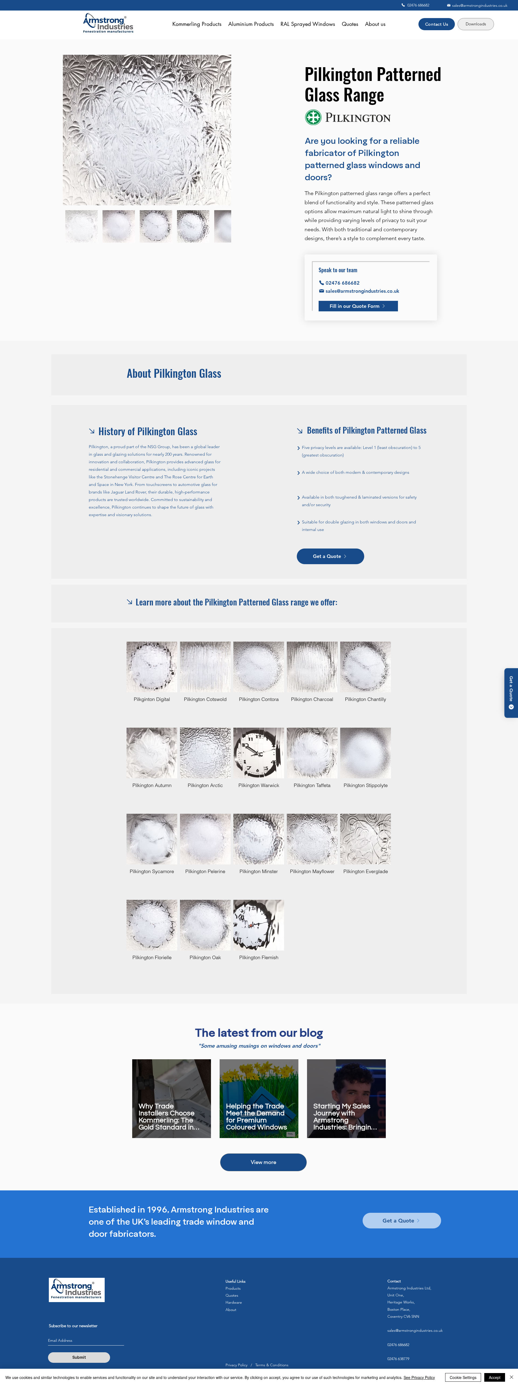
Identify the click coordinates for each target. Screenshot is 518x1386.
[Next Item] (219, 130)
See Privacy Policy (419, 1377)
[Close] (511, 1377)
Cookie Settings (463, 1377)
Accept (494, 1377)
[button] (350, 24)
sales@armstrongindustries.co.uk (415, 1330)
